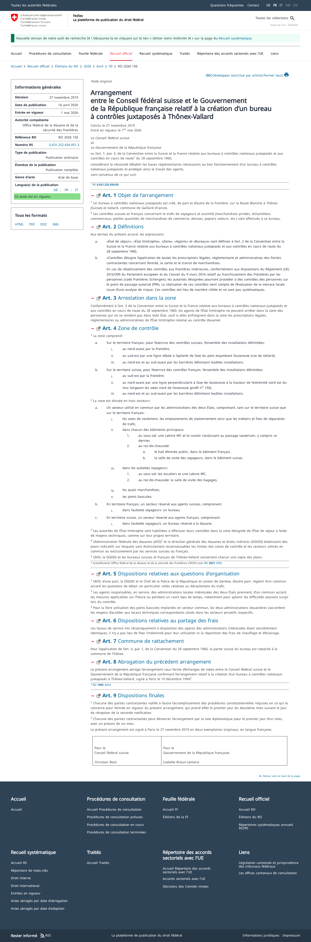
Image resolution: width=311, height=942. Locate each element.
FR (275, 5)
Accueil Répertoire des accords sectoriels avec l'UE (187, 870)
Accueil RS (19, 862)
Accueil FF (170, 809)
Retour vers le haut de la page (278, 776)
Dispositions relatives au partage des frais (160, 620)
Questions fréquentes (227, 5)
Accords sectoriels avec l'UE (184, 878)
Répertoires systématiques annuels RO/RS (266, 826)
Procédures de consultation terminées (116, 832)
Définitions (123, 226)
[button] (50, 53)
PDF (32, 224)
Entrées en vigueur (26, 893)
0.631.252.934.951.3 (64, 145)
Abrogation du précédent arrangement (156, 661)
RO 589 (212, 563)
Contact (253, 5)
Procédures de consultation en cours (115, 824)
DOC (43, 224)
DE (268, 5)
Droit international (25, 885)
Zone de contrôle (130, 327)
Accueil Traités (98, 862)
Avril (100, 66)
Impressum (291, 935)
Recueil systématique (235, 38)
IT (281, 5)
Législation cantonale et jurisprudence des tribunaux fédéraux (268, 864)
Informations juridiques (261, 935)
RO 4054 (102, 685)
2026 (87, 66)
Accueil (16, 66)
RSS (45, 935)
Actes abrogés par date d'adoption (37, 908)
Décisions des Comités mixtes (186, 886)
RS (106, 184)
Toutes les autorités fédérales (34, 5)
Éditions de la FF (175, 817)
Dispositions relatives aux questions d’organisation (171, 573)
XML (56, 224)
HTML (19, 224)
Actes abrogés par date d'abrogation (39, 900)
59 (110, 66)
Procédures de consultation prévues (115, 817)
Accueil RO (247, 809)
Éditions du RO (66, 66)
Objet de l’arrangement (137, 194)
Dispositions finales (133, 695)
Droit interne (21, 878)
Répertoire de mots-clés (29, 870)
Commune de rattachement (143, 640)
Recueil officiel (38, 66)
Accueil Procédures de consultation (114, 809)
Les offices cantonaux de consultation (268, 873)
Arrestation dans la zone (139, 297)
